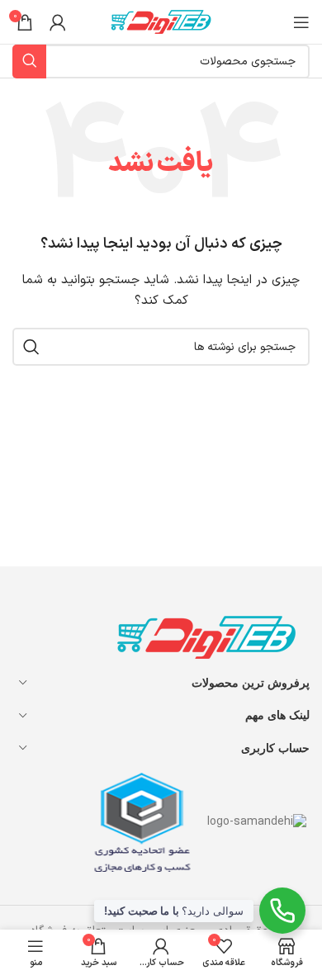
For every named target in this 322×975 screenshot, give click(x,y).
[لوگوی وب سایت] (161, 21)
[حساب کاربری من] (57, 22)
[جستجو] (31, 347)
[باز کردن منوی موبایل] (301, 22)
